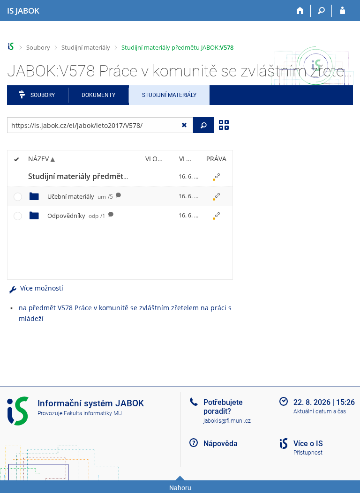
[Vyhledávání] (321, 11)
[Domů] (300, 11)
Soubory (38, 47)
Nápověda (220, 443)
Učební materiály (80, 196)
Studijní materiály (85, 47)
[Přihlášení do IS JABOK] (342, 11)
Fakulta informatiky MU (93, 413)
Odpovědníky (76, 215)
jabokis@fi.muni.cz (227, 421)
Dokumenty (98, 95)
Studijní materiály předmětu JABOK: (177, 47)
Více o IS (308, 443)
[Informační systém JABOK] (11, 47)
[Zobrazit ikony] (223, 124)
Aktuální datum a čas (319, 411)
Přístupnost (307, 452)
